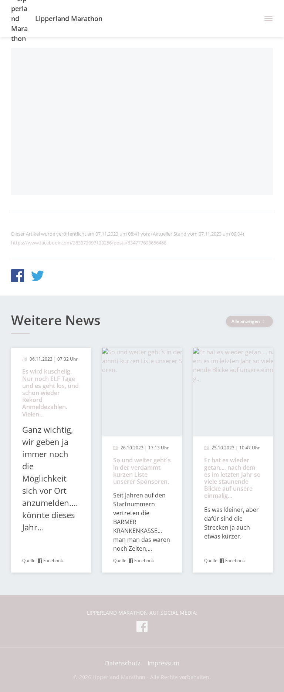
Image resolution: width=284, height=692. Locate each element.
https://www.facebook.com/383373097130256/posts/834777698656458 (88, 242)
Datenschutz (123, 663)
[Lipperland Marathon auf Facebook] (142, 627)
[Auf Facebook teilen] (17, 276)
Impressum (163, 663)
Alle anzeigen (246, 321)
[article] (51, 460)
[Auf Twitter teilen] (37, 276)
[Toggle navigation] (265, 18)
